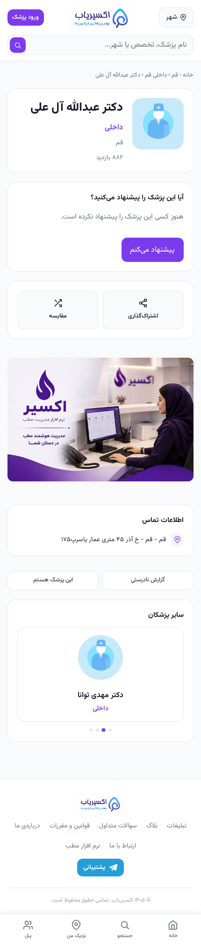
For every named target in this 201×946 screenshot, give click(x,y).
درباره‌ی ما (27, 826)
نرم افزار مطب (82, 846)
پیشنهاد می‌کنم (152, 250)
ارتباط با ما (122, 846)
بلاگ (152, 826)
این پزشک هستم (53, 580)
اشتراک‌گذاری (143, 316)
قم (175, 75)
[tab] (110, 730)
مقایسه (58, 316)
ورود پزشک (25, 17)
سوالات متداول (118, 826)
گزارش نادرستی (148, 580)
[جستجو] (18, 45)
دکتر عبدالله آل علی (117, 75)
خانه (188, 75)
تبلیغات (177, 826)
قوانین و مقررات (70, 826)
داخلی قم (156, 75)
